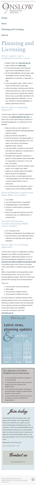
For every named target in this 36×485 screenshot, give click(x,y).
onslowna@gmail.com (18, 462)
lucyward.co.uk (5, 482)
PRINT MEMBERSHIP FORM (11, 446)
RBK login (22, 65)
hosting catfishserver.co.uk (8, 480)
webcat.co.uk (19, 480)
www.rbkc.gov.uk (24, 63)
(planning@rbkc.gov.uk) (20, 117)
